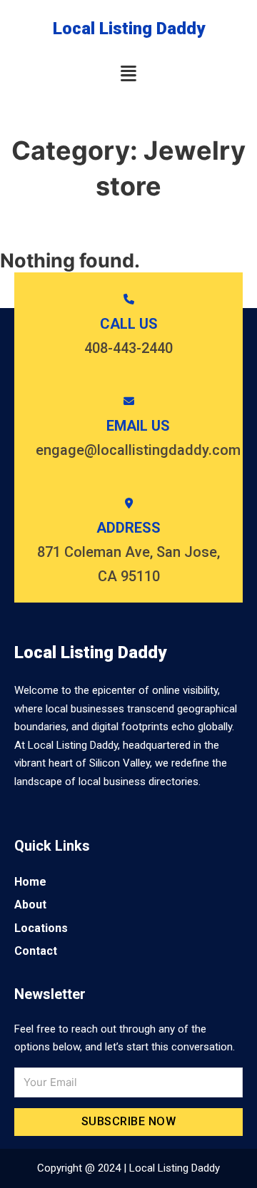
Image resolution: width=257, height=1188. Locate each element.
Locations (41, 928)
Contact (35, 951)
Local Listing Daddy (129, 29)
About (30, 904)
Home (30, 882)
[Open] (128, 74)
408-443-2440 (128, 348)
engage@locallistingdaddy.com (138, 450)
